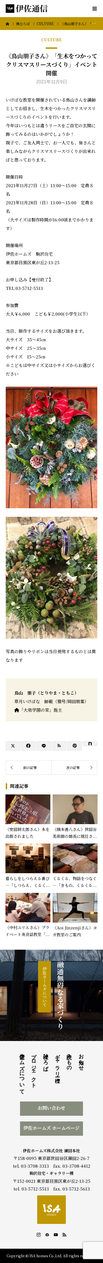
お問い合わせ (51, 1108)
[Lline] (44, 745)
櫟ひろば (46, 1059)
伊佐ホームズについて (44, 987)
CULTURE (51, 40)
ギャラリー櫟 (57, 1062)
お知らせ (81, 1059)
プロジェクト (34, 1067)
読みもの (69, 1059)
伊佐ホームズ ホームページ (51, 1128)
